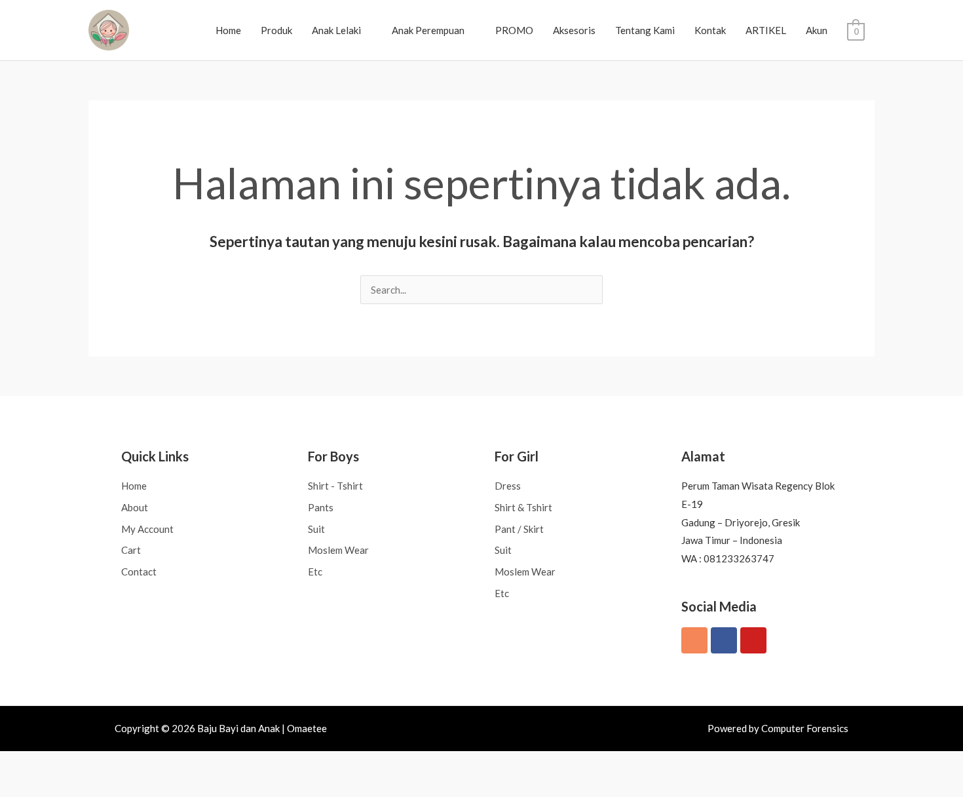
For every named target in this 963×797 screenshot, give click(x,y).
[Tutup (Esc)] (120, 763)
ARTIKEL (766, 30)
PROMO (514, 30)
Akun (816, 30)
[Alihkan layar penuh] (51, 763)
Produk (276, 30)
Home (228, 30)
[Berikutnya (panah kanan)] (51, 786)
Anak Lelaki (336, 30)
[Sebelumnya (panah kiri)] (16, 786)
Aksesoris (574, 30)
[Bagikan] (85, 763)
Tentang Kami (645, 30)
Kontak (710, 30)
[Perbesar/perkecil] (16, 763)
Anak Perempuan (428, 30)
